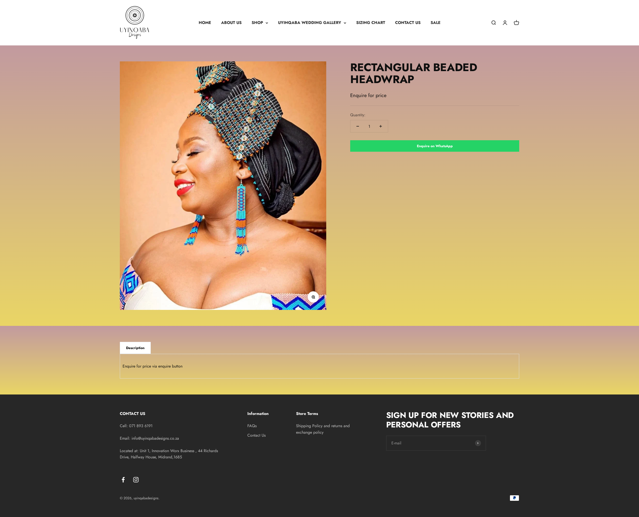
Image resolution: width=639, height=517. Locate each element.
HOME (205, 22)
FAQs (252, 426)
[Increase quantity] (380, 126)
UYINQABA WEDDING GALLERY (309, 22)
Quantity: (357, 115)
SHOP (257, 22)
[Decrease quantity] (357, 126)
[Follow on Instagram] (136, 479)
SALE (436, 22)
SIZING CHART (370, 22)
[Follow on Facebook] (123, 479)
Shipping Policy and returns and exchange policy (323, 429)
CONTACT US (408, 22)
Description (135, 347)
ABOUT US (231, 22)
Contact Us (256, 435)
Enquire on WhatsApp (435, 145)
